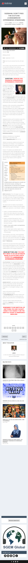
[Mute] (20, 48)
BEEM (4, 303)
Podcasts (14, 24)
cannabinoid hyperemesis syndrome (14, 258)
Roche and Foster (19, 127)
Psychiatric (18, 24)
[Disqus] (14, 465)
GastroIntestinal (8, 24)
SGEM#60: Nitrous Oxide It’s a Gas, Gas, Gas (13, 400)
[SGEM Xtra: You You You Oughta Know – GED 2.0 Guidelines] (14, 411)
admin (10, 22)
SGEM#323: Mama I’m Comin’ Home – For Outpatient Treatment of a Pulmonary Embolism (13, 440)
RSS (8, 52)
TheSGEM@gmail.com (8, 294)
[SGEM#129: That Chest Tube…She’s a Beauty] (14, 371)
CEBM (4, 206)
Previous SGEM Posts (14, 520)
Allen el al (5, 125)
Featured (21, 22)
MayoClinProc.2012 (11, 139)
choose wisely (17, 263)
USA (8, 88)
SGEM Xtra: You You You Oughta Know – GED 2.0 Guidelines (13, 420)
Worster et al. (10, 240)
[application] (14, 48)
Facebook (11, 302)
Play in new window (11, 50)
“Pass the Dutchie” (11, 97)
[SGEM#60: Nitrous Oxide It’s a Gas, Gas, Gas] (14, 391)
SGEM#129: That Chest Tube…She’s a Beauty (13, 380)
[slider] (23, 48)
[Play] (4, 48)
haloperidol (13, 271)
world (4, 89)
